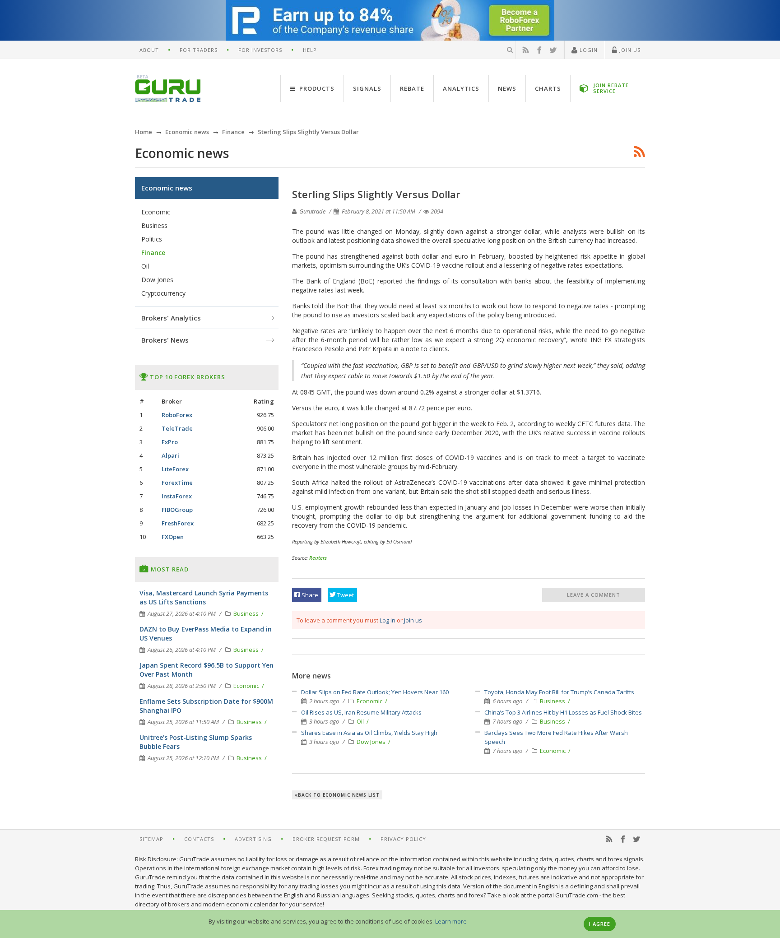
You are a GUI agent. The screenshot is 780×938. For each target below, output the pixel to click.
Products (315, 88)
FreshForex (178, 523)
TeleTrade (177, 428)
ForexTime (177, 482)
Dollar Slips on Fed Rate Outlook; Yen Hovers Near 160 (375, 692)
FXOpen (173, 537)
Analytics (461, 88)
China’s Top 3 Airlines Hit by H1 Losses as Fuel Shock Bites (563, 712)
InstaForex (177, 496)
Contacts (199, 839)
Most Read (169, 569)
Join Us (629, 49)
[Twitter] (553, 50)
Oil (361, 721)
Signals (367, 88)
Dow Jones (372, 742)
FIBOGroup (177, 510)
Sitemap (151, 839)
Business (553, 701)
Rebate (412, 88)
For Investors (260, 49)
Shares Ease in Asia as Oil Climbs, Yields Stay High (369, 733)
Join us (413, 620)
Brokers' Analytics (171, 317)
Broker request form (326, 839)
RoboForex (177, 415)
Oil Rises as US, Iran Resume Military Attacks (361, 712)
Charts (548, 88)
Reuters (318, 557)
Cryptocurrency (163, 293)
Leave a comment (593, 594)
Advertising (253, 839)
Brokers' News (165, 339)
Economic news (166, 187)
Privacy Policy (403, 839)
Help (310, 49)
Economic (370, 701)
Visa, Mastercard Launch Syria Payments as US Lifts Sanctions (203, 597)
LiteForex (175, 469)
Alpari (170, 455)
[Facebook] (539, 50)
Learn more (451, 921)
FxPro (170, 442)
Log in (387, 620)
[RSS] (526, 50)
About (149, 49)
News (507, 88)
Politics (151, 239)
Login (588, 49)
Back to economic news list (339, 795)
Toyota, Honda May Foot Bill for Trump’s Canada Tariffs (559, 692)
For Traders (199, 49)
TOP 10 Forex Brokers (186, 377)
